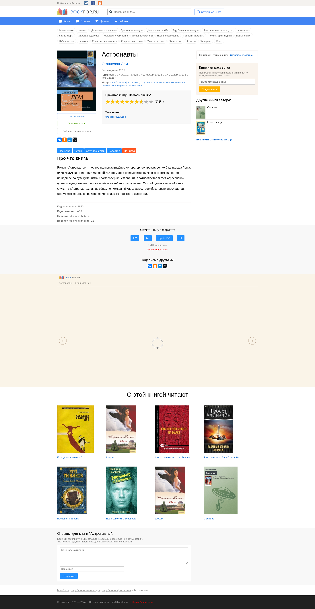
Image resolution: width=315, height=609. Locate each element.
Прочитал (64, 150)
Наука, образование (168, 35)
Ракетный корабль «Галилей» (221, 457)
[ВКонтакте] (59, 140)
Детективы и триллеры (103, 30)
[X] (75, 140)
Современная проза (132, 41)
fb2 (135, 238)
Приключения (243, 35)
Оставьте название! (241, 54)
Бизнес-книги (66, 30)
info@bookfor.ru (119, 602)
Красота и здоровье (88, 35)
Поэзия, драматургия (220, 35)
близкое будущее (115, 116)
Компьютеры (66, 35)
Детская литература (132, 30)
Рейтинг (123, 21)
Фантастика (175, 41)
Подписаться (209, 89)
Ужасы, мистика (156, 41)
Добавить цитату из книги (77, 131)
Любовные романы (142, 35)
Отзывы (85, 21)
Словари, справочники (104, 41)
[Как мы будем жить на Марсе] (172, 452)
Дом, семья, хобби (157, 30)
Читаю (78, 150)
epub (164, 238)
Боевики (82, 30)
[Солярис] (221, 513)
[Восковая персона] (72, 513)
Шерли (110, 457)
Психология (243, 30)
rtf (181, 238)
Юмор (219, 41)
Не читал (129, 150)
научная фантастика (129, 85)
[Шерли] (121, 452)
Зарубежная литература (185, 30)
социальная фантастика (155, 82)
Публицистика (66, 41)
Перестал (114, 150)
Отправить (69, 576)
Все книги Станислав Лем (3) (214, 139)
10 (151, 101)
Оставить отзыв (76, 123)
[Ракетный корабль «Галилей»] (218, 452)
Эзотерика (205, 41)
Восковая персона (68, 518)
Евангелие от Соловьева (121, 518)
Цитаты (104, 21)
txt (147, 238)
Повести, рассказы (193, 35)
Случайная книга (211, 11)
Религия (83, 41)
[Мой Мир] (69, 140)
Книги (67, 21)
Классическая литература (217, 30)
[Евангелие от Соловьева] (121, 513)
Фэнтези (191, 41)
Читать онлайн (77, 116)
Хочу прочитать (95, 150)
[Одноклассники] (64, 140)
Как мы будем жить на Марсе (172, 457)
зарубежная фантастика (124, 82)
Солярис (212, 107)
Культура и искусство (116, 35)
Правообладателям (142, 602)
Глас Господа (215, 122)
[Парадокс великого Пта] (75, 452)
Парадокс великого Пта (71, 457)
